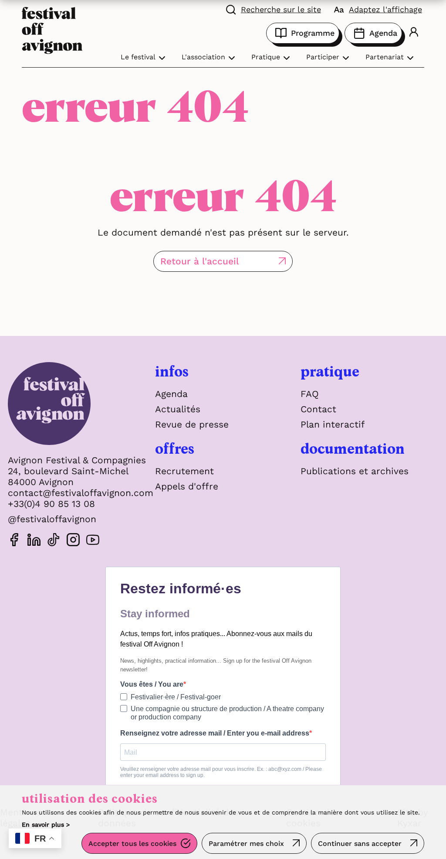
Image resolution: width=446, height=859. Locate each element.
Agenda (383, 33)
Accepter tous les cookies (132, 843)
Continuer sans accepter (360, 843)
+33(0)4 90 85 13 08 (51, 503)
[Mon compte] (413, 32)
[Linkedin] (34, 541)
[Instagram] (73, 541)
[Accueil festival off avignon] (52, 29)
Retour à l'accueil (199, 261)
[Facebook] (14, 541)
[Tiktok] (53, 541)
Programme (312, 33)
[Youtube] (92, 541)
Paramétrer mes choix (246, 843)
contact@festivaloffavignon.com (80, 492)
